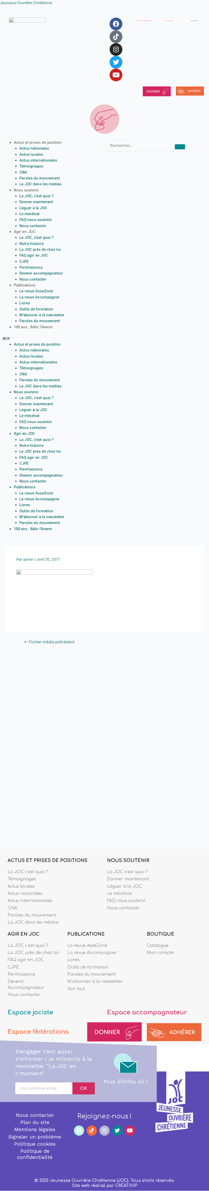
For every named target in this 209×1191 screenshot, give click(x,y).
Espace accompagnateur (147, 1012)
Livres (24, 303)
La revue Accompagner (39, 297)
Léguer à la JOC (33, 208)
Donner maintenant (36, 202)
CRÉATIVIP (126, 1185)
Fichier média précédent (49, 642)
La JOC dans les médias (40, 184)
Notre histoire (31, 243)
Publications (24, 285)
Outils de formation (36, 309)
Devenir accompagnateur (41, 273)
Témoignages (31, 166)
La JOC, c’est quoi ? (36, 196)
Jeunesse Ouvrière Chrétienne (26, 3)
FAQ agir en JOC (33, 255)
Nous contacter (32, 226)
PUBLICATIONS (85, 934)
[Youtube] (116, 75)
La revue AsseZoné (36, 291)
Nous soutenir (26, 190)
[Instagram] (116, 49)
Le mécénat (29, 214)
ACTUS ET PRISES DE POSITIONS (47, 860)
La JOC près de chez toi (40, 249)
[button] (52, 339)
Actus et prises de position (37, 142)
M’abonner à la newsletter (41, 315)
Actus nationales (34, 148)
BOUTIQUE (160, 934)
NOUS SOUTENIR (128, 860)
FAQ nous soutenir (35, 219)
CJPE (24, 261)
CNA (23, 172)
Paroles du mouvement (39, 178)
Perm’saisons (31, 267)
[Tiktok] (116, 36)
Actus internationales (38, 160)
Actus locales (31, 154)
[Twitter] (116, 62)
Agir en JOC (24, 231)
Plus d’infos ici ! (125, 1081)
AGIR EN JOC (24, 934)
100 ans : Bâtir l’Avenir (33, 327)
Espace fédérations (38, 1031)
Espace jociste (30, 1012)
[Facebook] (116, 24)
